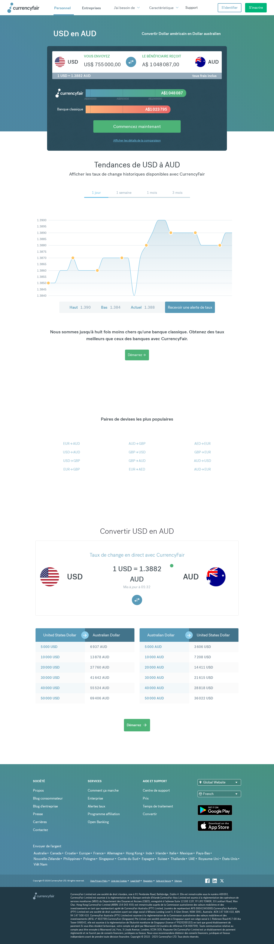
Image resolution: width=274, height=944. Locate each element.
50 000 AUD (154, 698)
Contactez (40, 830)
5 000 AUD (153, 647)
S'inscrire (256, 7)
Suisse (162, 859)
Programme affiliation (104, 814)
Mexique (186, 853)
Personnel (62, 8)
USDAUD (71, 452)
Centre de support (156, 790)
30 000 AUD (154, 677)
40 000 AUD (154, 688)
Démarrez (137, 355)
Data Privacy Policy (99, 880)
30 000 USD (50, 677)
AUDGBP (137, 443)
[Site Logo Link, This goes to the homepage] (29, 8)
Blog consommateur (48, 798)
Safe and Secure (163, 880)
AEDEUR (202, 443)
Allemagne (114, 853)
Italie (172, 853)
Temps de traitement (158, 806)
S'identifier (230, 7)
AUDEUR (202, 469)
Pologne (89, 859)
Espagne (148, 859)
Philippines (71, 859)
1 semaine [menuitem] (123, 192)
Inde (149, 853)
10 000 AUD (154, 657)
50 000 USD (50, 698)
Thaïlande (178, 859)
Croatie (70, 853)
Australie (40, 853)
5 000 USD (49, 647)
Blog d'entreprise (45, 806)
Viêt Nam (40, 864)
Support (191, 7)
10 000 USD (50, 657)
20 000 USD (50, 667)
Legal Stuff (135, 880)
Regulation (148, 880)
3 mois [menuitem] (177, 192)
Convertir (150, 814)
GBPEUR (202, 452)
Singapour (106, 859)
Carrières (40, 822)
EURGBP (71, 469)
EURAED (137, 469)
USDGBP (71, 460)
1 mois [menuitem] (152, 192)
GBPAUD (137, 460)
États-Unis (229, 859)
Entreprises (91, 8)
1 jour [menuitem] (96, 192)
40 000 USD (50, 688)
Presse (38, 814)
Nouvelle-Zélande (47, 859)
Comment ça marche (103, 790)
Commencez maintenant (137, 126)
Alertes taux (96, 806)
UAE (192, 859)
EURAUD (71, 443)
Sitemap (178, 880)
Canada (55, 853)
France (98, 853)
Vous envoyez (97, 56)
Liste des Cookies (119, 880)
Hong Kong (134, 853)
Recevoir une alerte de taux (190, 307)
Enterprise (95, 798)
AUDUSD (202, 460)
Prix (146, 798)
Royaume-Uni (208, 859)
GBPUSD (137, 452)
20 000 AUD (154, 667)
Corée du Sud (128, 859)
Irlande (161, 853)
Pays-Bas (203, 853)
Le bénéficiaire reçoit (161, 56)
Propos (38, 790)
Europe (84, 853)
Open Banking (98, 822)
